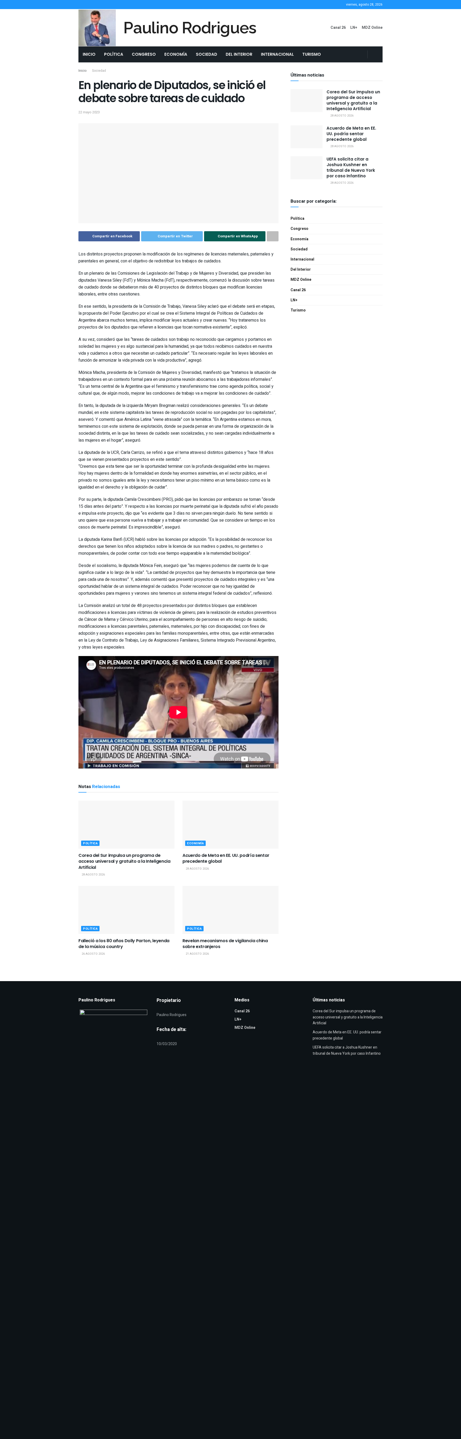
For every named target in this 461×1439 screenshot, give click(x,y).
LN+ (353, 27)
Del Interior (239, 54)
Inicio (89, 54)
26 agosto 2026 (93, 954)
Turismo (311, 54)
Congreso (144, 54)
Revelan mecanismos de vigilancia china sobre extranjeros (225, 944)
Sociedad (206, 54)
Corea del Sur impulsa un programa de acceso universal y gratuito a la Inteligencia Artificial (124, 861)
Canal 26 (338, 27)
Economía (175, 54)
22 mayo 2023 (89, 112)
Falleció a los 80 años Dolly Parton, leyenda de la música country (123, 944)
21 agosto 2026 (197, 954)
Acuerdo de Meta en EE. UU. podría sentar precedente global (225, 858)
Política (113, 54)
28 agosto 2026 (93, 874)
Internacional (277, 54)
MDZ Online (372, 27)
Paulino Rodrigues (189, 28)
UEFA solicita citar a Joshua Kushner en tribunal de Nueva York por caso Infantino (351, 167)
